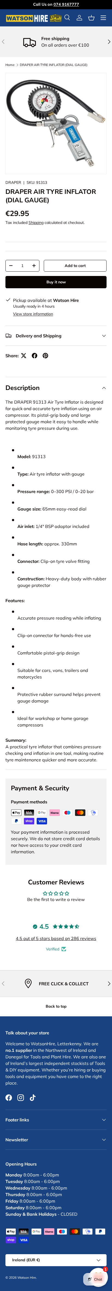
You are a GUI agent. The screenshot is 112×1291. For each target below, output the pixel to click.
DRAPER (13, 182)
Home (10, 65)
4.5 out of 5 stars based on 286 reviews (56, 938)
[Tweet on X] (23, 355)
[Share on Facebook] (34, 355)
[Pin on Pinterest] (45, 355)
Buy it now (56, 282)
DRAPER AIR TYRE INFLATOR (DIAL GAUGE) (54, 65)
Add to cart (75, 265)
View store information (33, 313)
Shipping (36, 222)
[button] (91, 18)
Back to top (56, 1006)
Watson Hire (26, 1277)
